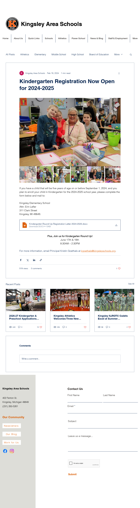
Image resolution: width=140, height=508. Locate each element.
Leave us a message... (80, 436)
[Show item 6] (113, 174)
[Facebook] (5, 451)
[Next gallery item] (117, 132)
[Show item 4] (79, 174)
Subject (72, 421)
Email (71, 406)
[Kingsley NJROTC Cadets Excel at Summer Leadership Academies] (114, 300)
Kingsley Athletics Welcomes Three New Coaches (66, 317)
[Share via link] (41, 260)
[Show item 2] (45, 174)
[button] (18, 38)
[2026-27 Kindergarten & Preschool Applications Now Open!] (25, 300)
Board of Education (99, 54)
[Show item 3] (62, 174)
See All (131, 284)
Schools (71, 24)
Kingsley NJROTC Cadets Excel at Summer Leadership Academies (113, 317)
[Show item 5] (96, 174)
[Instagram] (11, 451)
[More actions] (119, 73)
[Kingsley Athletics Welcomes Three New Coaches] (70, 300)
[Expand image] (70, 132)
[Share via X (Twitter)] (27, 260)
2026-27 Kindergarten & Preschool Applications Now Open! (23, 317)
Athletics (24, 54)
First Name (73, 395)
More (116, 54)
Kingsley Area (40, 24)
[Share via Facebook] (20, 260)
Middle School (59, 54)
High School (78, 54)
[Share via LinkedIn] (34, 260)
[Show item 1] (27, 174)
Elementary (40, 54)
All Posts (10, 54)
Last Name (109, 395)
